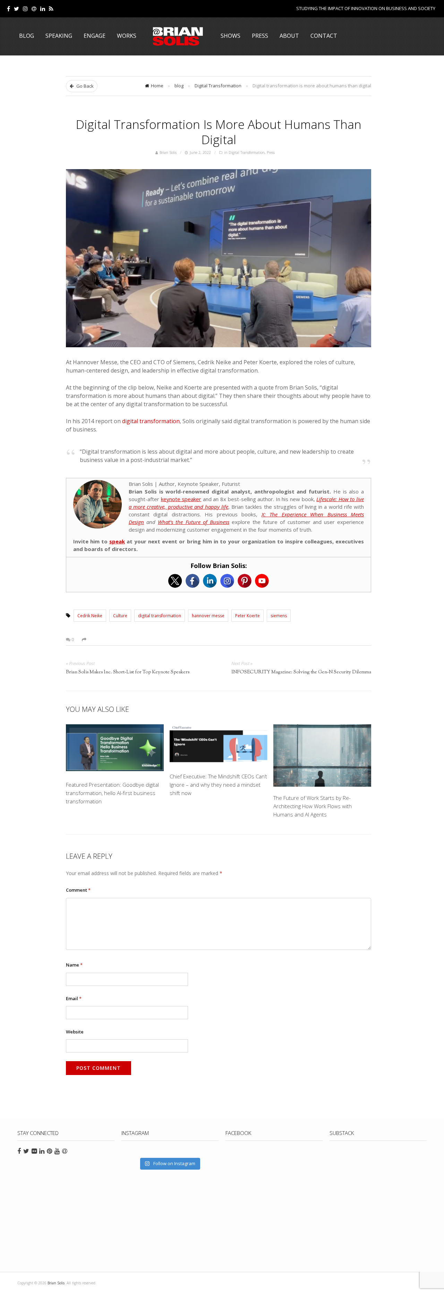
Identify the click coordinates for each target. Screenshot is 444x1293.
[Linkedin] (210, 581)
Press (260, 36)
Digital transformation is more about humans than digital (218, 131)
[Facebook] (8, 8)
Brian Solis (178, 36)
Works (126, 36)
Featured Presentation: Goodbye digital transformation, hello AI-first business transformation (112, 793)
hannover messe (208, 616)
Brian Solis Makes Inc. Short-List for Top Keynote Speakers (127, 672)
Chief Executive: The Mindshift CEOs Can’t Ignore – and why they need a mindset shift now (218, 784)
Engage (94, 36)
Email (74, 998)
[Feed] (51, 8)
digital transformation (151, 421)
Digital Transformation (218, 85)
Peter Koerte (247, 616)
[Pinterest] (244, 581)
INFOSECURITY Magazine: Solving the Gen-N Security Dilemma (301, 672)
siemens (279, 616)
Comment (78, 890)
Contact (323, 36)
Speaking (58, 36)
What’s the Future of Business (193, 521)
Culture (120, 616)
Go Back (84, 86)
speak (117, 541)
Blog (26, 36)
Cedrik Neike (89, 616)
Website (75, 1032)
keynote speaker (181, 499)
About (289, 36)
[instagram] (25, 8)
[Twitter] (16, 8)
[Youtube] (262, 581)
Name (74, 965)
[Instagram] (227, 581)
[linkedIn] (42, 8)
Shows (230, 36)
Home (157, 85)
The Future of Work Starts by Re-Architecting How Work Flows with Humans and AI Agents (312, 806)
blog (178, 85)
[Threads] (34, 8)
